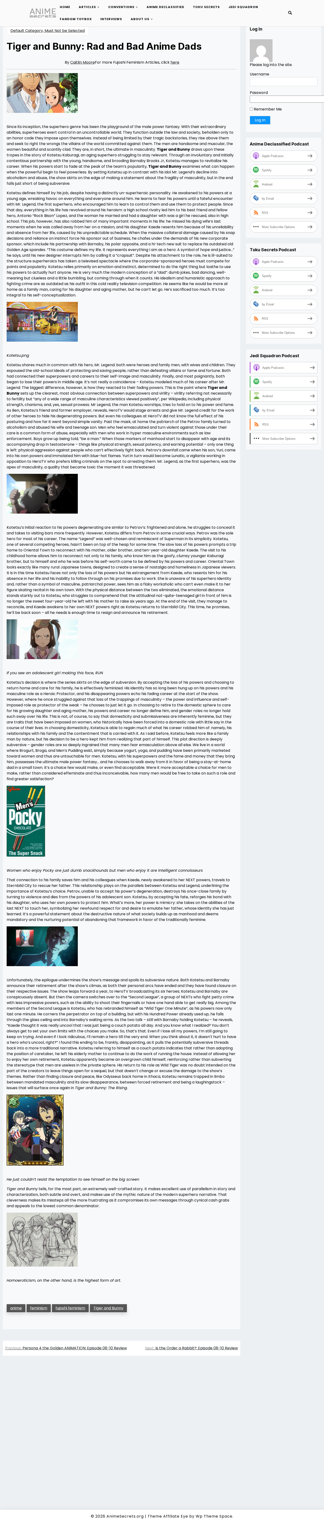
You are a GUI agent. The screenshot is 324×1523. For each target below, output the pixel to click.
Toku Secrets (206, 7)
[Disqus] (121, 1426)
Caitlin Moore (82, 62)
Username (259, 74)
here (175, 62)
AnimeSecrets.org (125, 1516)
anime (16, 1308)
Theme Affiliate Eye (168, 1516)
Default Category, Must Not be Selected (47, 30)
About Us (140, 19)
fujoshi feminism (70, 1308)
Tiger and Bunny (108, 1308)
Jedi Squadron (243, 7)
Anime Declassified (165, 7)
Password (259, 92)
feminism (38, 1308)
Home (65, 7)
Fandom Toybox (76, 19)
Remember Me (267, 109)
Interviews (111, 19)
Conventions (121, 7)
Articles (87, 7)
